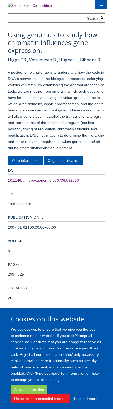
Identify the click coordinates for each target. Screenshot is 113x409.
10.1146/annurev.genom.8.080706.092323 (43, 180)
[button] (101, 4)
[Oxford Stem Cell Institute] (30, 4)
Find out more (85, 398)
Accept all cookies (29, 390)
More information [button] (25, 160)
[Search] (102, 18)
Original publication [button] (63, 160)
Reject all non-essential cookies (40, 398)
